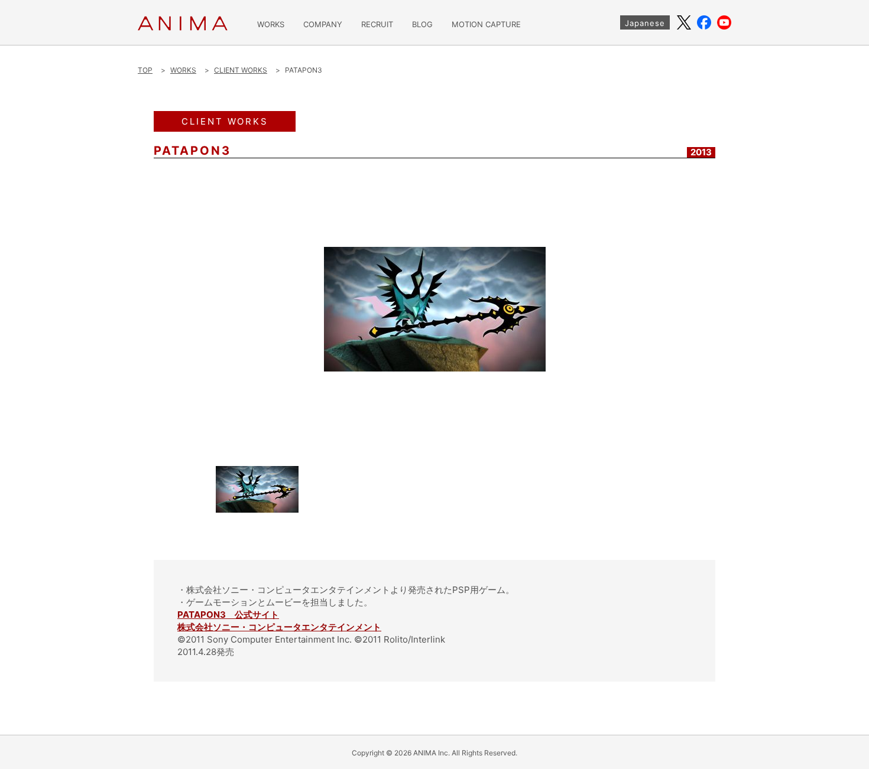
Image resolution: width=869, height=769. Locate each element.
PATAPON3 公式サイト (228, 614)
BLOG (422, 24)
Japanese (645, 23)
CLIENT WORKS (240, 70)
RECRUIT (377, 24)
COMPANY (322, 24)
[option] (434, 309)
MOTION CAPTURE (486, 24)
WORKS (270, 24)
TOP (145, 70)
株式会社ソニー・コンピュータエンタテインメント (279, 627)
